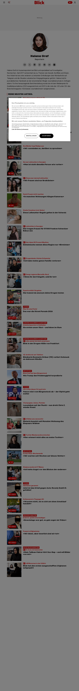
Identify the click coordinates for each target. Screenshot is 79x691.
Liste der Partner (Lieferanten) (20, 129)
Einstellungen (31, 135)
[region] (39, 119)
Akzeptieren (46, 135)
